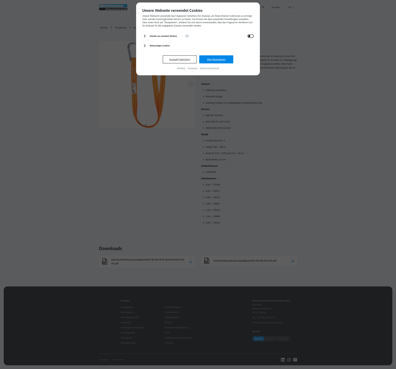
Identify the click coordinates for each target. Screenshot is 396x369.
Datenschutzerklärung (209, 68)
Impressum (192, 68)
